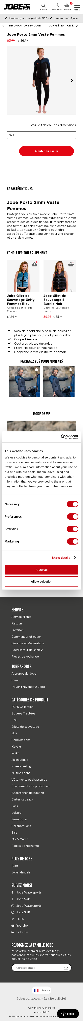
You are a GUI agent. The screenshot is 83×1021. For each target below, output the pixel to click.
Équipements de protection (30, 786)
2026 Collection (22, 706)
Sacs (14, 805)
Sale (14, 832)
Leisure (16, 812)
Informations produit (25, 26)
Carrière (16, 680)
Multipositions (20, 772)
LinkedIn (22, 932)
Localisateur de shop (26, 649)
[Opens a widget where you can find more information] (68, 1014)
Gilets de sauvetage (25, 726)
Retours (17, 623)
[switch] (72, 516)
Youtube (22, 925)
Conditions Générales (41, 1007)
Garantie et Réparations (28, 643)
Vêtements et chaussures (29, 779)
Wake (15, 753)
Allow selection (41, 581)
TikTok (20, 918)
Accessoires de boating (27, 792)
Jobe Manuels (20, 872)
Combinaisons (20, 739)
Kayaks (16, 746)
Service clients (21, 616)
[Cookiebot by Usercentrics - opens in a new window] (60, 436)
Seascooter (19, 819)
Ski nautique (19, 759)
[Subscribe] (66, 967)
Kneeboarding (21, 766)
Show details (61, 557)
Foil (14, 719)
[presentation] (71, 290)
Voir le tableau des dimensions (53, 124)
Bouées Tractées (23, 713)
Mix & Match (19, 839)
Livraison (17, 629)
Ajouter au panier (46, 151)
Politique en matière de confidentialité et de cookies (42, 1016)
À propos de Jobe (23, 673)
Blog (14, 865)
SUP (14, 733)
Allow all (41, 569)
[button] (72, 80)
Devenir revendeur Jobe (28, 686)
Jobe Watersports (29, 892)
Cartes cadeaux (22, 799)
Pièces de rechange (25, 656)
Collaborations (21, 825)
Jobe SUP (23, 899)
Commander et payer (26, 636)
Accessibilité (41, 1012)
